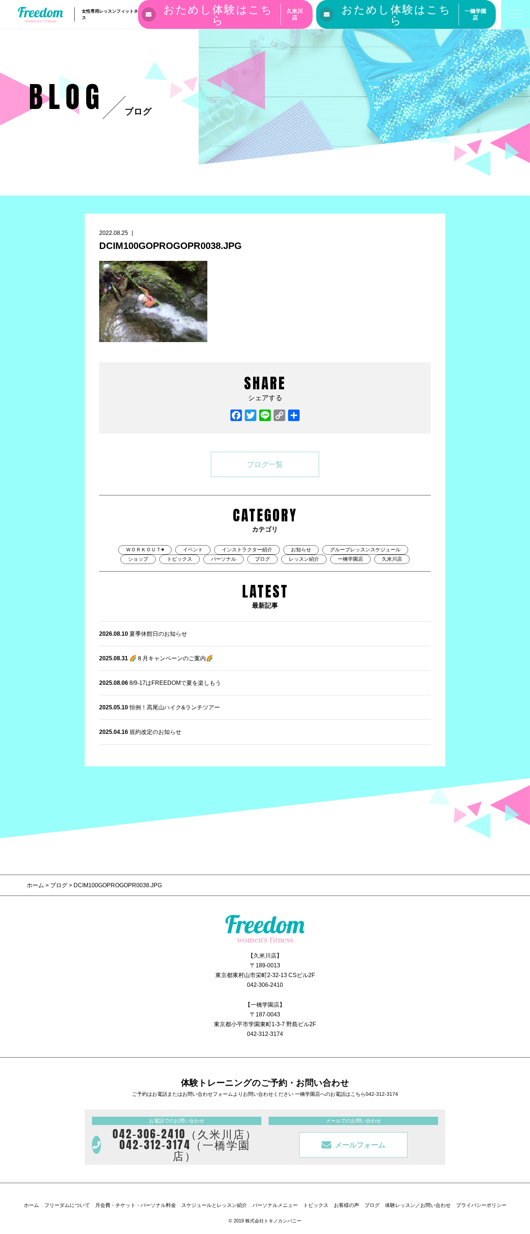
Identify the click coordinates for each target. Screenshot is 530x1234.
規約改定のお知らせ (140, 732)
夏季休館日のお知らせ (143, 634)
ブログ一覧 (265, 464)
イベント (193, 549)
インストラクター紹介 (247, 549)
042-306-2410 (265, 985)
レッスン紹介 (304, 559)
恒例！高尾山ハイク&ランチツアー (159, 707)
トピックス (179, 559)
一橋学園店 (350, 559)
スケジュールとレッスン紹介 (214, 1205)
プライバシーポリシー (481, 1205)
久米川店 (392, 559)
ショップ (138, 559)
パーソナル (223, 559)
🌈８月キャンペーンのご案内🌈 (156, 658)
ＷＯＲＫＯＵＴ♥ (145, 549)
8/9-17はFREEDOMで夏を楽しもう (160, 683)
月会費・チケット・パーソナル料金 (135, 1205)
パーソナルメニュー (275, 1205)
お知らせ (301, 549)
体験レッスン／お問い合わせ (418, 1205)
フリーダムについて (67, 1205)
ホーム (36, 885)
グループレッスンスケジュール (365, 549)
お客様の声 (346, 1205)
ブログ (262, 559)
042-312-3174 (265, 1034)
